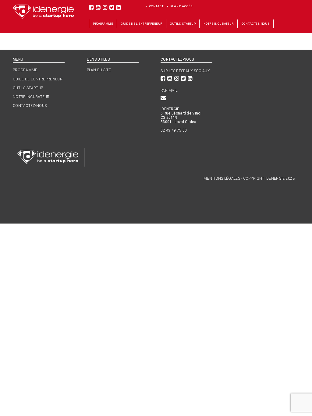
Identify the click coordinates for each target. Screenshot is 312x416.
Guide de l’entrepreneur (141, 23)
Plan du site (99, 70)
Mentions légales (222, 178)
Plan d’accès (182, 6)
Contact (156, 6)
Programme (103, 23)
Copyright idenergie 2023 (269, 178)
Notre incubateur (219, 23)
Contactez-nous (255, 23)
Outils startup (183, 23)
